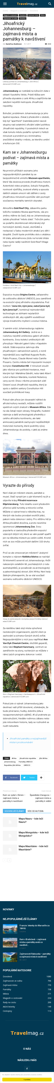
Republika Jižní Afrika (12, 765)
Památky (22, 18)
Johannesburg (10, 762)
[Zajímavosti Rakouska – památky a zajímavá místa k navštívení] (10, 957)
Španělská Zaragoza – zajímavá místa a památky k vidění (40, 798)
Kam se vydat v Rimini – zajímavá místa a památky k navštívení (14, 798)
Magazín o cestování (19, 10)
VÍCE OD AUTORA (35, 811)
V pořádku (27, 1079)
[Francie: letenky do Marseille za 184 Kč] (10, 929)
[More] (41, 777)
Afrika (14, 758)
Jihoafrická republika (28, 758)
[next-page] (9, 860)
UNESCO (27, 765)
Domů (5, 10)
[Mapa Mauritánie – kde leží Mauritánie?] (10, 850)
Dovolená (34, 10)
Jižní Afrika (43, 758)
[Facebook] (27, 1069)
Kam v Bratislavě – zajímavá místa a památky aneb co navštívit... (33, 942)
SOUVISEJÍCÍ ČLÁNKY (14, 811)
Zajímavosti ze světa (10, 18)
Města (43, 15)
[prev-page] (4, 860)
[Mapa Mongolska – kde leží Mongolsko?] (10, 836)
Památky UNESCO (26, 762)
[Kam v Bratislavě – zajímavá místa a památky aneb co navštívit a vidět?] (10, 943)
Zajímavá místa (33, 15)
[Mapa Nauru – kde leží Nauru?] (10, 822)
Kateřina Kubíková (14, 44)
